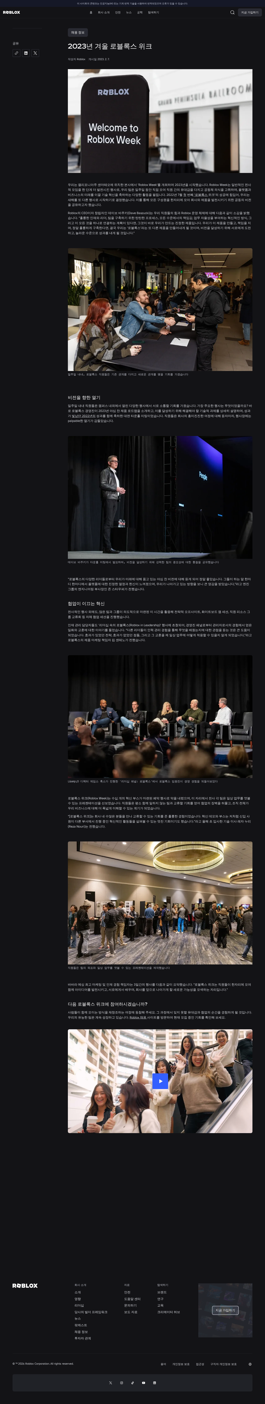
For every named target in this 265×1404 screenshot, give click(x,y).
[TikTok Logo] (132, 1382)
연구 (160, 1299)
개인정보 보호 (181, 1364)
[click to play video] (160, 1081)
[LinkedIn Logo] (154, 1382)
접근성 (200, 1364)
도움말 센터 (132, 1299)
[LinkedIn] (26, 53)
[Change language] (250, 1364)
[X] (35, 53)
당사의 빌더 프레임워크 (91, 1312)
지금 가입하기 (250, 12)
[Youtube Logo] (143, 1382)
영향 (78, 1299)
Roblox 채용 (138, 1017)
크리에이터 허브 (168, 1312)
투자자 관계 (83, 1338)
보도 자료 (131, 1312)
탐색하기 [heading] (162, 1285)
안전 (127, 1292)
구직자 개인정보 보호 (223, 1364)
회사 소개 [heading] (80, 1285)
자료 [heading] (127, 1285)
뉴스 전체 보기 (132, 1255)
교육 (160, 1305)
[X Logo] (110, 1382)
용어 (163, 1364)
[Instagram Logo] (121, 1382)
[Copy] (16, 53)
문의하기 (130, 1305)
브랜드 (162, 1292)
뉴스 (78, 1318)
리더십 (79, 1305)
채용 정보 (78, 32)
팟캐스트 (81, 1325)
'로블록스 (200, 195)
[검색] (233, 12)
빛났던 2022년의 (84, 416)
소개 (78, 1292)
